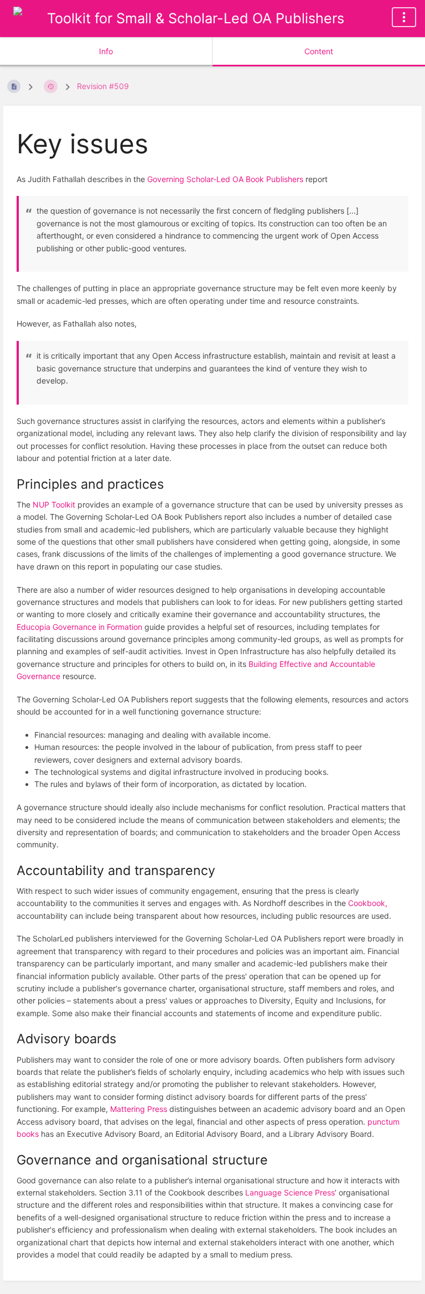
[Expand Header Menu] (404, 17)
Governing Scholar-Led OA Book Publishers (225, 179)
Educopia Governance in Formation (79, 627)
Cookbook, (367, 903)
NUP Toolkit (53, 504)
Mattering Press (138, 1109)
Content (318, 51)
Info (106, 51)
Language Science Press (290, 1192)
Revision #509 (103, 86)
